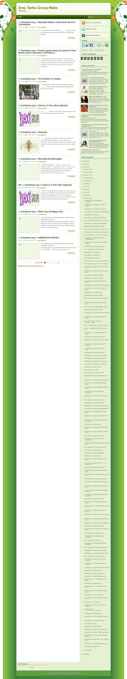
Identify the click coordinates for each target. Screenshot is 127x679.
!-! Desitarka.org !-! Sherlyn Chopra (93, 295)
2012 (84, 161)
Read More (71, 38)
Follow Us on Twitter (91, 29)
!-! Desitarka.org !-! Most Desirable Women (95, 358)
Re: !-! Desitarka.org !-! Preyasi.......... (93, 540)
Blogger (78, 673)
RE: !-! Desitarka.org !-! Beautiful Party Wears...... (97, 547)
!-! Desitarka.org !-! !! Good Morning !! (93, 499)
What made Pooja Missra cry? (97, 96)
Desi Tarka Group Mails (38, 8)
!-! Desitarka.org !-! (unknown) (92, 252)
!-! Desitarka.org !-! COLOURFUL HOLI (94, 403)
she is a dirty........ (94, 131)
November (87, 172)
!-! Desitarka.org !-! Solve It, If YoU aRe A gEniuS (43, 105)
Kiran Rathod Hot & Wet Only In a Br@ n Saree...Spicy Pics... (98, 87)
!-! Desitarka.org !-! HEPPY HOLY (93, 424)
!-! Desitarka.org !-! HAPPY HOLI (92, 367)
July (85, 183)
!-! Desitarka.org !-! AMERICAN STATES (38, 238)
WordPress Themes (53, 677)
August (86, 181)
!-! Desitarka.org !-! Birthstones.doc (93, 583)
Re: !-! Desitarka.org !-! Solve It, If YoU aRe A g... (96, 220)
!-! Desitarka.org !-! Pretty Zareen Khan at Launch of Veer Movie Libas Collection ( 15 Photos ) (47, 51)
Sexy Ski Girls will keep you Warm (91, 69)
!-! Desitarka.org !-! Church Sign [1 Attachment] (96, 232)
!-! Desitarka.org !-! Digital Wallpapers (94, 436)
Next (58, 262)
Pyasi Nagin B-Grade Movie (96, 78)
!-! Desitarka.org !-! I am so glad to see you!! (95, 479)
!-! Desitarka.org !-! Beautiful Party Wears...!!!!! (96, 643)
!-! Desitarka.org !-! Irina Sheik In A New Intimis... (96, 380)
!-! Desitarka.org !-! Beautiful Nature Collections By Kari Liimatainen (46, 23)
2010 (84, 167)
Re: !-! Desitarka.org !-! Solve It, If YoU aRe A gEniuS (45, 185)
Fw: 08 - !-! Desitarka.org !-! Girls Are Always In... (96, 325)
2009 (84, 654)
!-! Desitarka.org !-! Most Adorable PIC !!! (94, 337)
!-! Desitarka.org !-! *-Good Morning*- (93, 595)
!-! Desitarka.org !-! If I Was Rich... (90, 150)
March (86, 195)
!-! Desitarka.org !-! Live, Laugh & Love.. (94, 400)
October (86, 175)
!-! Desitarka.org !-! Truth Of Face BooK (94, 352)
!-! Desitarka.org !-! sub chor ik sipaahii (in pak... (96, 629)
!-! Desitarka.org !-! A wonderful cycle (93, 533)
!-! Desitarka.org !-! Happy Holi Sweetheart (95, 550)
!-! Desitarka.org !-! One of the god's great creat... (97, 261)
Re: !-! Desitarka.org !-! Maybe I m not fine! (95, 447)
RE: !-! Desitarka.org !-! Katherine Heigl (94, 556)
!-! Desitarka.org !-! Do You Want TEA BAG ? (95, 355)
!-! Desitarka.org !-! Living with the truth (94, 620)
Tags (91, 50)
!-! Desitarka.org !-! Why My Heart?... (93, 450)
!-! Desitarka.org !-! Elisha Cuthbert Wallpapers (96, 632)
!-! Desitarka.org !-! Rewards (32, 132)
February (86, 198)
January (86, 650)
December (87, 169)
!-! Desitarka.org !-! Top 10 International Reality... (97, 567)
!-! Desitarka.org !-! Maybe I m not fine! (94, 467)
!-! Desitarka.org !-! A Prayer (91, 370)
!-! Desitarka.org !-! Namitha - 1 (92, 258)
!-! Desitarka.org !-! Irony (90, 623)
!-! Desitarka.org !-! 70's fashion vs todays (39, 79)
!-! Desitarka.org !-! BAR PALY (92, 646)
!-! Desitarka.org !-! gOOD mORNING (93, 526)
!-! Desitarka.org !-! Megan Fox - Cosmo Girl (95, 361)
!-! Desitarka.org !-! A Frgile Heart (92, 613)
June (85, 186)
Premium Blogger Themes (77, 677)
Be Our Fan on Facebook (93, 35)
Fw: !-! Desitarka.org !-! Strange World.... (94, 249)
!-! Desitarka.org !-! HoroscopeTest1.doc (94, 573)
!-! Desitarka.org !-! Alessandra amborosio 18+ (96, 553)
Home (20, 17)
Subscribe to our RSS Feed (93, 22)
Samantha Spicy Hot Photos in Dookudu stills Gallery (97, 141)
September (87, 178)
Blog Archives (99, 50)
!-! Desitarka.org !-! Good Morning (93, 626)
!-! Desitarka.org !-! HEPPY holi (92, 255)
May (85, 189)
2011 (84, 164)
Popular (84, 50)
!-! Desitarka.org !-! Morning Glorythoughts (40, 159)
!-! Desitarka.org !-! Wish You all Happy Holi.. (41, 212)
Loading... (32, 667)
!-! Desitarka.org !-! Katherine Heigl (93, 570)
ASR (86, 677)
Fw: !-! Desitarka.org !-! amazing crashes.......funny (92, 321)
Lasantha (68, 677)
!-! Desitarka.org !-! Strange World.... (93, 292)
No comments (42, 27)
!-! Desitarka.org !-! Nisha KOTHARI (93, 278)
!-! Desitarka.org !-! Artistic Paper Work (94, 246)
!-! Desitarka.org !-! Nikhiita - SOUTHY (94, 275)
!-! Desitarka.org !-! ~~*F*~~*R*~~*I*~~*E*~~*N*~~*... (94, 610)
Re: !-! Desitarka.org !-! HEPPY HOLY (94, 372)
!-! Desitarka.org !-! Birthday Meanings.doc (95, 576)
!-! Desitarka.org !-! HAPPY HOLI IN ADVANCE (96, 523)
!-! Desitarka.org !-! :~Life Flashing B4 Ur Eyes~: (96, 405)
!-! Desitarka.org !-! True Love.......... (93, 602)
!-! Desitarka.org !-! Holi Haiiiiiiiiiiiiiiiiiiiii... (94, 453)
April (85, 192)
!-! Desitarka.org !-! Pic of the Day (92, 456)
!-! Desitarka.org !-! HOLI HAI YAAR (93, 309)
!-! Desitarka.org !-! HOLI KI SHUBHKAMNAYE (96, 408)
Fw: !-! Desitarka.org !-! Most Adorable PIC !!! (95, 306)
